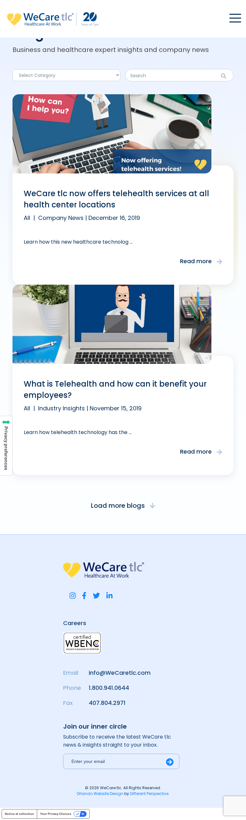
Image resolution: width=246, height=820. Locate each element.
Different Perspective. (149, 793)
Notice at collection (19, 814)
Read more (196, 261)
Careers (74, 623)
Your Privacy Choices (55, 814)
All (27, 218)
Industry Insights (61, 408)
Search (225, 76)
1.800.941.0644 (109, 688)
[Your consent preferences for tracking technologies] (6, 445)
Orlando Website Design (100, 793)
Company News (61, 218)
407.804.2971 (107, 703)
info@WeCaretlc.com (120, 673)
